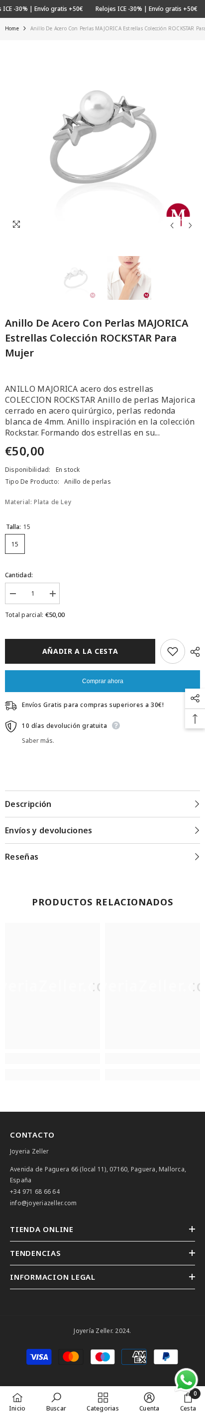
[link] (52, 1058)
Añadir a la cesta (80, 651)
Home (12, 28)
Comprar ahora (102, 681)
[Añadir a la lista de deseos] (172, 651)
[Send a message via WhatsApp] (186, 1380)
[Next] (190, 225)
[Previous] (172, 225)
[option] (102, 137)
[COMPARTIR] (192, 652)
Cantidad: (19, 575)
